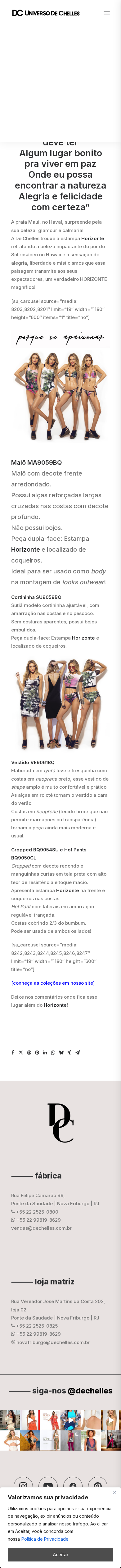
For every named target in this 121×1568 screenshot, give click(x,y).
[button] (12, 1052)
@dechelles (90, 1390)
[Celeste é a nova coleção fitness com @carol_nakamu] (70, 1420)
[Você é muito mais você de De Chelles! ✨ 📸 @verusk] (30, 1440)
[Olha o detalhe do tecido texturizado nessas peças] (91, 1420)
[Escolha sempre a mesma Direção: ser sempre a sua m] (111, 1440)
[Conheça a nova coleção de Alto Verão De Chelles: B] (50, 1420)
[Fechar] (114, 1492)
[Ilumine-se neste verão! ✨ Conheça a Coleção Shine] (10, 1420)
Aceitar (60, 1554)
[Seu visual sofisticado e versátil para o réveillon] (10, 1440)
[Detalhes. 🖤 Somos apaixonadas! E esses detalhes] (70, 1440)
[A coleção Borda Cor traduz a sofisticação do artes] (91, 1440)
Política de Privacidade (45, 1539)
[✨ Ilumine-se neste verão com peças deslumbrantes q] (50, 1440)
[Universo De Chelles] (49, 13)
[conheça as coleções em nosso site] (53, 983)
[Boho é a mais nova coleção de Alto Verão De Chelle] (30, 1420)
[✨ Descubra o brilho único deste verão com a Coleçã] (111, 1420)
